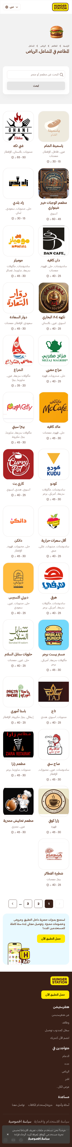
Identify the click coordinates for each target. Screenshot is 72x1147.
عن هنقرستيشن (60, 1015)
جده (66, 1063)
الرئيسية (66, 46)
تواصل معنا (18, 1105)
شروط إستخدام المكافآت (40, 1105)
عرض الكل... (62, 1086)
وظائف (65, 1022)
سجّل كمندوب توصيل (57, 1030)
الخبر (67, 1079)
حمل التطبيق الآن (51, 938)
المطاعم (54, 46)
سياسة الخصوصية (20, 1121)
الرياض (43, 46)
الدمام (65, 1056)
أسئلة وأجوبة (62, 1105)
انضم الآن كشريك (59, 1038)
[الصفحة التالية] (13, 904)
